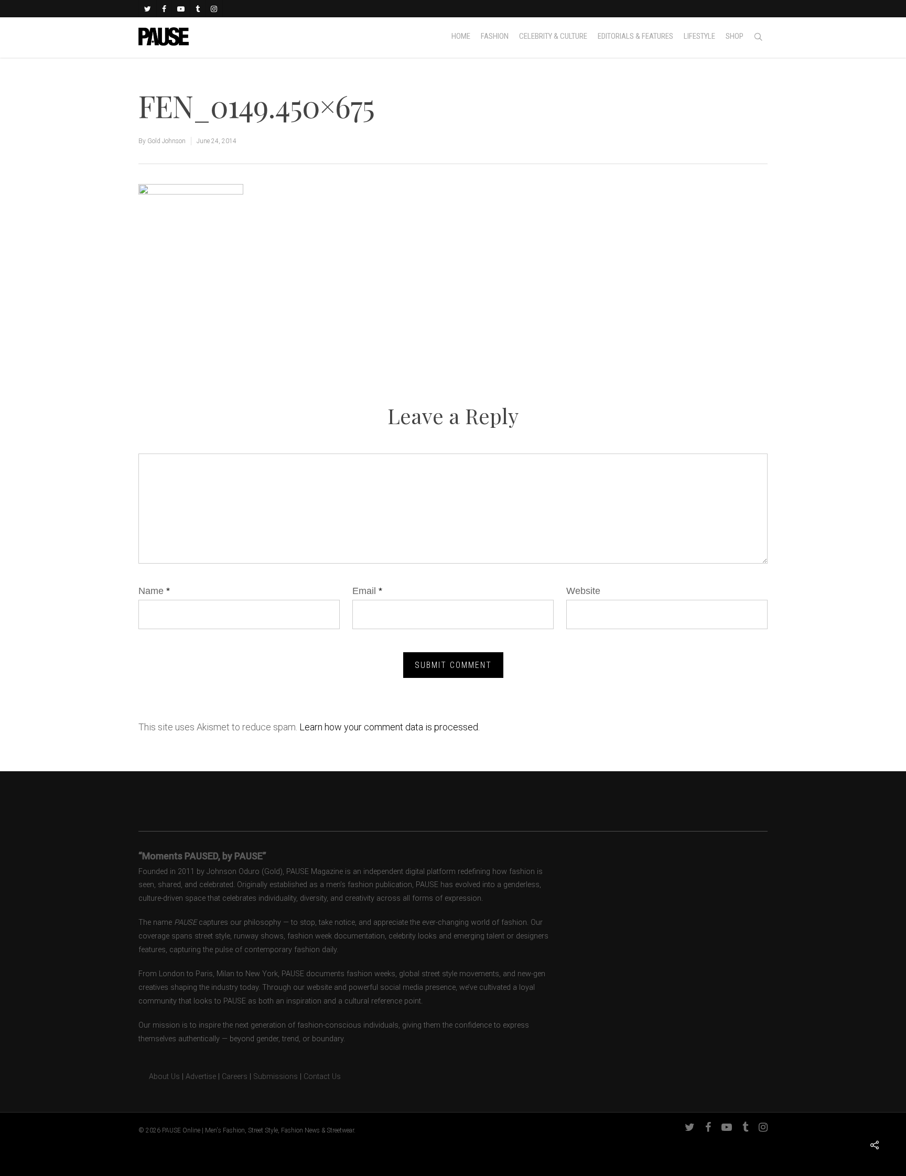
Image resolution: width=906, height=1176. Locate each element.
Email (367, 591)
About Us (159, 1076)
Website (583, 591)
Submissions (275, 1076)
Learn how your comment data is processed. (389, 726)
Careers (234, 1076)
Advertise (201, 1076)
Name (154, 591)
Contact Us (322, 1076)
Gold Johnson (166, 141)
